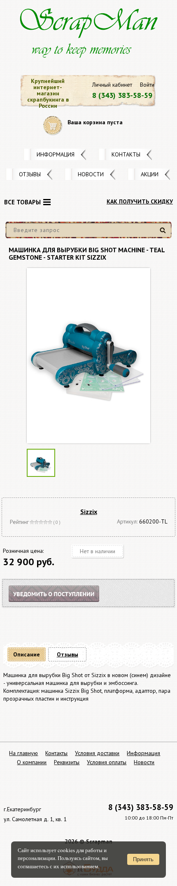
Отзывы (30, 174)
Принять (143, 859)
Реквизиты (66, 762)
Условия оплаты (106, 762)
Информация (56, 154)
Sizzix (88, 511)
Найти (164, 233)
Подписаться (61, 603)
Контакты (126, 154)
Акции (149, 174)
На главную (23, 753)
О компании (32, 762)
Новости (91, 174)
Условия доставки (97, 753)
